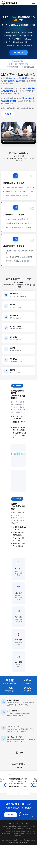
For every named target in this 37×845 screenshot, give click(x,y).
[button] (18, 793)
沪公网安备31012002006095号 (21, 842)
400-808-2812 (9, 826)
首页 (10, 823)
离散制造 (18, 385)
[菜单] (33, 2)
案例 (23, 823)
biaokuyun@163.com (23, 826)
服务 (14, 823)
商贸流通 (18, 499)
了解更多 (8, 114)
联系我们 (26, 815)
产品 (18, 823)
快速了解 (20, 52)
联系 (27, 823)
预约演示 (10, 814)
